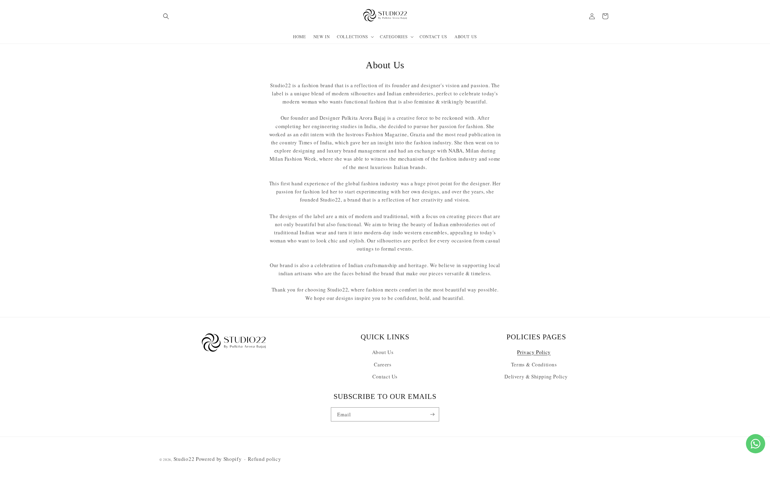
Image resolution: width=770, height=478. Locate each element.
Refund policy (264, 458)
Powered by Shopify (219, 458)
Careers (382, 364)
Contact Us (385, 376)
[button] (166, 16)
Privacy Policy (533, 352)
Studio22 (184, 458)
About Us (383, 352)
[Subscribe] (432, 414)
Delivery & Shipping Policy (536, 376)
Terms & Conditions (534, 364)
